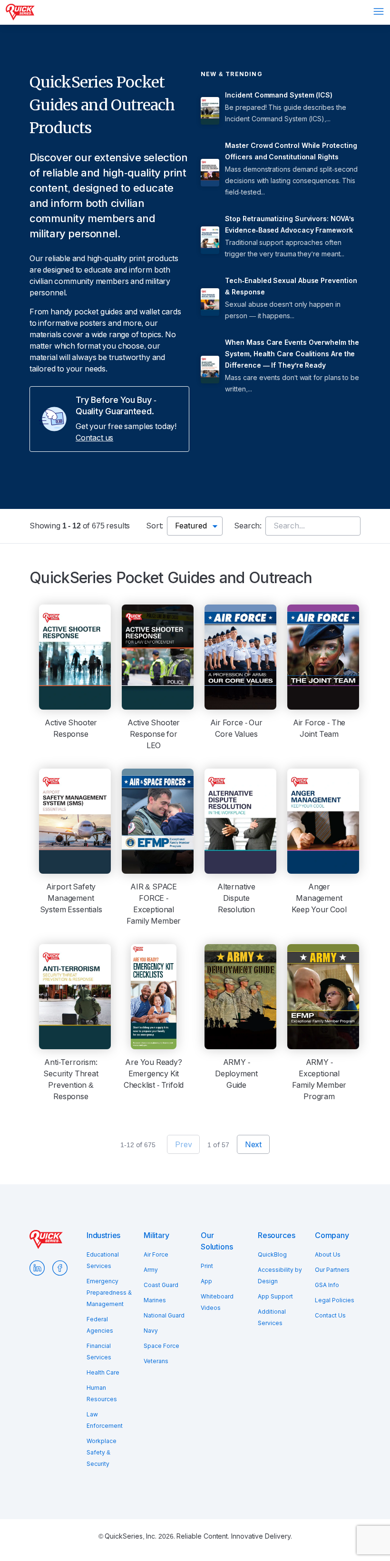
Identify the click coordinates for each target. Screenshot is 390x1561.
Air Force (156, 1254)
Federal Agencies (100, 1325)
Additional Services (272, 1317)
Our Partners (332, 1270)
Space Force (161, 1346)
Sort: (154, 526)
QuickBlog (272, 1254)
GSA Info (327, 1285)
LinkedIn (37, 1268)
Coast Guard (161, 1285)
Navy (151, 1330)
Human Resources (102, 1394)
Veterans (156, 1361)
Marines (155, 1300)
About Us (328, 1254)
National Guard (164, 1315)
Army (151, 1270)
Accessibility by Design (280, 1276)
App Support (275, 1296)
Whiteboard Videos (217, 1302)
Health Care (103, 1372)
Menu (378, 11)
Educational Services (103, 1260)
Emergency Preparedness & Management (109, 1292)
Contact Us (330, 1315)
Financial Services (99, 1352)
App (206, 1281)
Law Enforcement (105, 1420)
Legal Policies (334, 1300)
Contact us (94, 438)
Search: (248, 526)
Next (253, 1145)
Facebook (60, 1268)
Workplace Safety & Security (102, 1452)
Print (207, 1266)
